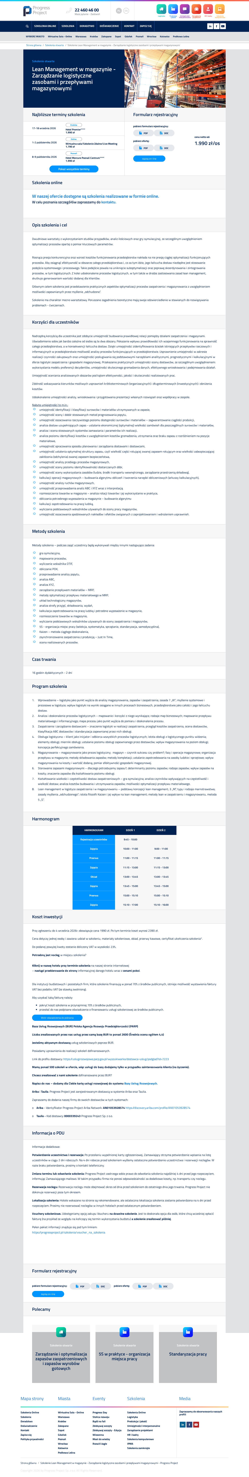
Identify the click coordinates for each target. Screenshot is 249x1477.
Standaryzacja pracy (188, 1354)
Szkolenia (68, 26)
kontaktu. (108, 202)
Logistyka (132, 1417)
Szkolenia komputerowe (140, 1439)
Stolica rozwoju (101, 1417)
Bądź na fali (99, 1421)
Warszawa (80, 36)
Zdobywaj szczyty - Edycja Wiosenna (107, 1432)
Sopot (118, 36)
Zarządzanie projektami (140, 1430)
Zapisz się (146, 26)
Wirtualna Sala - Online (60, 36)
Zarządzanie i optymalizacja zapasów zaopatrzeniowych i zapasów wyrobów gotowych (61, 1361)
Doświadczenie (109, 26)
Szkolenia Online (45, 26)
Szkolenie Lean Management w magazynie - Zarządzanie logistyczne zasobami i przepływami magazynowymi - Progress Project (109, 1463)
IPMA (130, 1444)
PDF (146, 133)
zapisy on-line (149, 158)
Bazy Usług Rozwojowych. (141, 1083)
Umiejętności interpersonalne (143, 1426)
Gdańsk (128, 36)
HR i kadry (133, 1435)
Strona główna (33, 45)
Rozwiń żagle (100, 1444)
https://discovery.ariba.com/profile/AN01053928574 (158, 1108)
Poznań (139, 36)
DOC (166, 133)
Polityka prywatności (32, 1439)
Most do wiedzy (101, 1439)
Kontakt (129, 26)
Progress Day (100, 1412)
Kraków (94, 36)
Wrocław (151, 36)
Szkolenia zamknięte (138, 1448)
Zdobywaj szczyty (102, 1426)
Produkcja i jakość (137, 1421)
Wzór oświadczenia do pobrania (57, 1018)
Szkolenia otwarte (54, 45)
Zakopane (106, 36)
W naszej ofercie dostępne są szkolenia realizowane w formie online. (95, 196)
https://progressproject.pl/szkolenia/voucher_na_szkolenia (68, 1232)
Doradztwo (87, 26)
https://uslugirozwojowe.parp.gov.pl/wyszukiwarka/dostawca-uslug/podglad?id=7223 (116, 1059)
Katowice (165, 36)
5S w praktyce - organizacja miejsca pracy (124, 1356)
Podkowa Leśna (181, 36)
